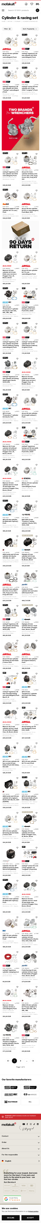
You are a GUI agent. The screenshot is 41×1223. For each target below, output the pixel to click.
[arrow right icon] (32, 1060)
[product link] (11, 169)
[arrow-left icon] (8, 1060)
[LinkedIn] (37, 1124)
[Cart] (37, 4)
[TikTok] (34, 1124)
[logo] (9, 3)
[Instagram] (30, 1124)
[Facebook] (27, 1124)
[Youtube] (23, 1124)
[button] (20, 1136)
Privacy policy (33, 1211)
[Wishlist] (31, 4)
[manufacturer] (11, 1087)
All (30, 1102)
